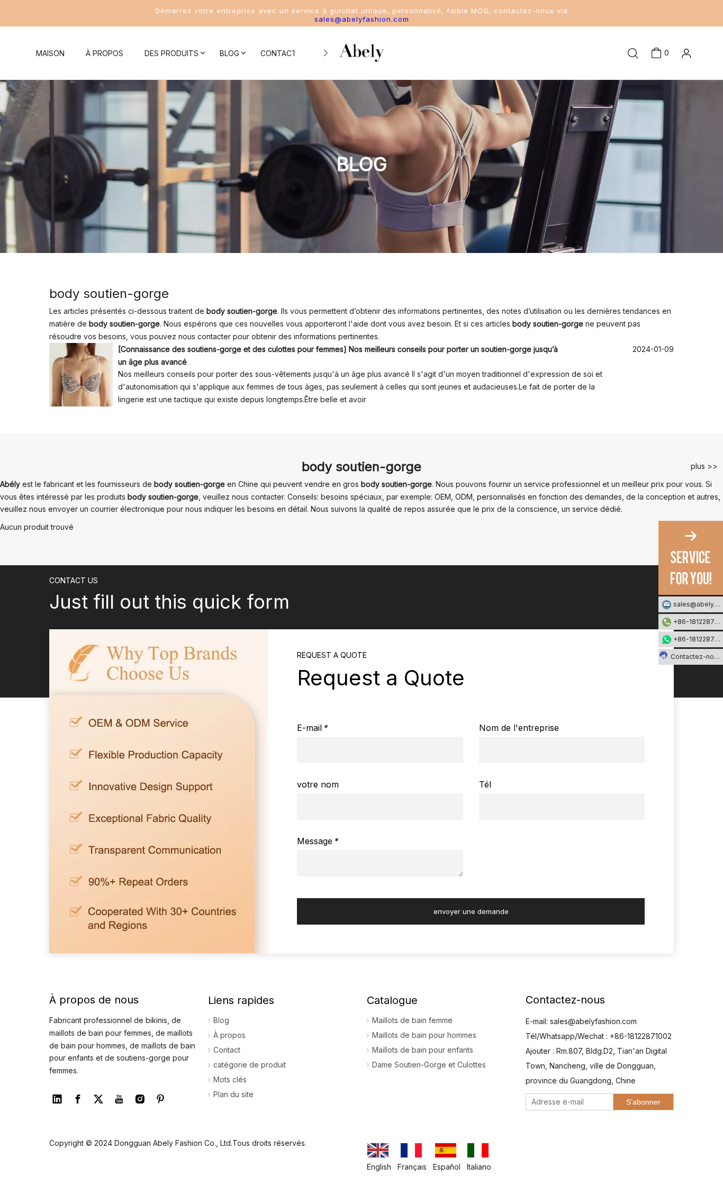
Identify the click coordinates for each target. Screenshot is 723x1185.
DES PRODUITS (171, 53)
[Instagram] (140, 1099)
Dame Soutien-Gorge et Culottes (429, 1064)
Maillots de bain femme (412, 1020)
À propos (229, 1034)
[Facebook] (78, 1099)
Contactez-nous (696, 657)
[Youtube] (119, 1099)
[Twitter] (98, 1099)
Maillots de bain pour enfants (422, 1049)
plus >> (704, 466)
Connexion (669, 81)
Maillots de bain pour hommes (424, 1034)
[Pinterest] (160, 1099)
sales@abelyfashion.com (361, 19)
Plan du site (233, 1094)
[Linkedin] (57, 1099)
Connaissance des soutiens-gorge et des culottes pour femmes (232, 349)
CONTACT (278, 53)
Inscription (670, 99)
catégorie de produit (249, 1064)
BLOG (229, 53)
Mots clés (230, 1079)
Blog (221, 1020)
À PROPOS (104, 53)
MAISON (50, 53)
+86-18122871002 (698, 622)
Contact (226, 1049)
